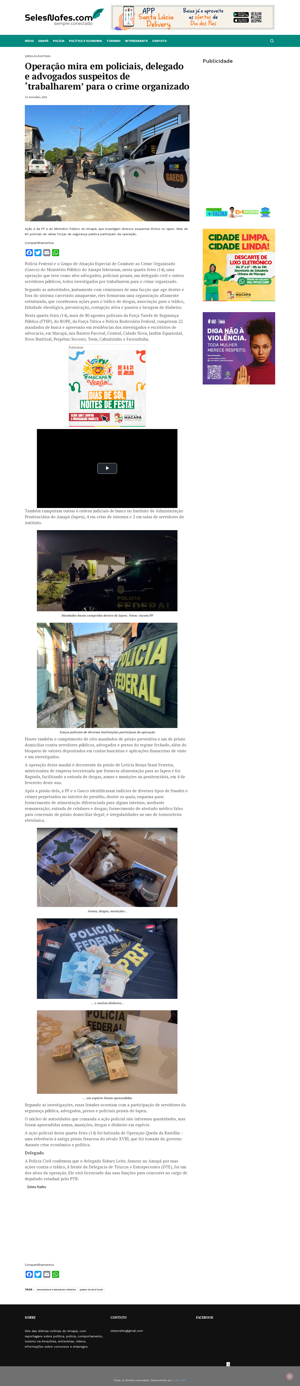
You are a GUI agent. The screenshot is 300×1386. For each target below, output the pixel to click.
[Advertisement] (107, 1228)
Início (29, 41)
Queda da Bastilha (91, 1289)
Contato (159, 41)
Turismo (114, 41)
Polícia (59, 41)
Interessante (136, 41)
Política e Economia (85, 41)
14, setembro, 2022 (36, 97)
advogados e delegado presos (56, 1289)
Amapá (43, 41)
